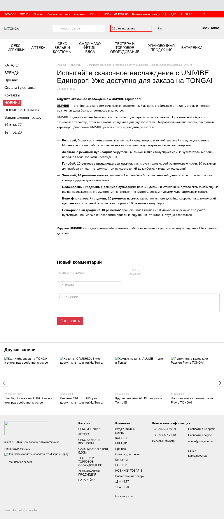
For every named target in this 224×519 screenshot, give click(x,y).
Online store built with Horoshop (21, 510)
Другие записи (19, 349)
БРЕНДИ (24, 14)
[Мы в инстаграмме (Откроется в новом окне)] (212, 48)
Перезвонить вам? (163, 441)
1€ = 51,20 (185, 14)
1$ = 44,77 (169, 14)
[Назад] (4, 383)
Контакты (79, 14)
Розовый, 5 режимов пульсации (87, 140)
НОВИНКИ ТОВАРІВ (116, 14)
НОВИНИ (94, 14)
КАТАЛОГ (10, 14)
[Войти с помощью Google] (153, 272)
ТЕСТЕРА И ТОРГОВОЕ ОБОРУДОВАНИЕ (125, 48)
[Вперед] (220, 383)
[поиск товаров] (56, 28)
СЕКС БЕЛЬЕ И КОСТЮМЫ (62, 48)
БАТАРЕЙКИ (191, 48)
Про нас (39, 14)
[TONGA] (26, 427)
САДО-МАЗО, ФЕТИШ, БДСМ (90, 48)
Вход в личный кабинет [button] (125, 430)
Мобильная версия (20, 462)
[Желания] (174, 28)
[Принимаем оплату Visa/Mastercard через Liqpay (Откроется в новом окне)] (36, 454)
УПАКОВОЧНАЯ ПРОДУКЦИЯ (161, 48)
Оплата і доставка (58, 14)
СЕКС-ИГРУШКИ (16, 48)
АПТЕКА (38, 48)
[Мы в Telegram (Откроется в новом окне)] (218, 48)
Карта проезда (197, 455)
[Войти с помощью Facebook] (146, 272)
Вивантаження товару (146, 14)
